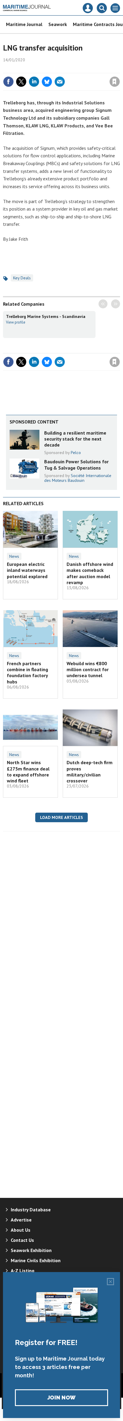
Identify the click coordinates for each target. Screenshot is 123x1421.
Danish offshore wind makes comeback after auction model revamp (90, 573)
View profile (15, 322)
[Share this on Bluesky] (46, 81)
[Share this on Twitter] (21, 81)
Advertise (21, 1220)
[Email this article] (59, 81)
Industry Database (31, 1210)
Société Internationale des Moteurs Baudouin (77, 478)
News (14, 556)
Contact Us (22, 1240)
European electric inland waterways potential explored (27, 570)
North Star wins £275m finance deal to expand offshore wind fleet (28, 771)
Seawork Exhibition (31, 1250)
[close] (119, 68)
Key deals (22, 278)
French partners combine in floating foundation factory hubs (27, 672)
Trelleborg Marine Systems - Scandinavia (45, 316)
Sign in (44, 68)
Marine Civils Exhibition (36, 1260)
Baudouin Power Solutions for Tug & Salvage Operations (76, 464)
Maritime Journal (24, 24)
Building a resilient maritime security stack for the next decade (75, 439)
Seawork (57, 24)
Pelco (76, 452)
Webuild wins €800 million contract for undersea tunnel (88, 669)
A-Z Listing (22, 1271)
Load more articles (61, 817)
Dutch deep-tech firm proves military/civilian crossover (90, 771)
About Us (20, 1230)
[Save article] (114, 81)
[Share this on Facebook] (8, 81)
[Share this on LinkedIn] (34, 81)
